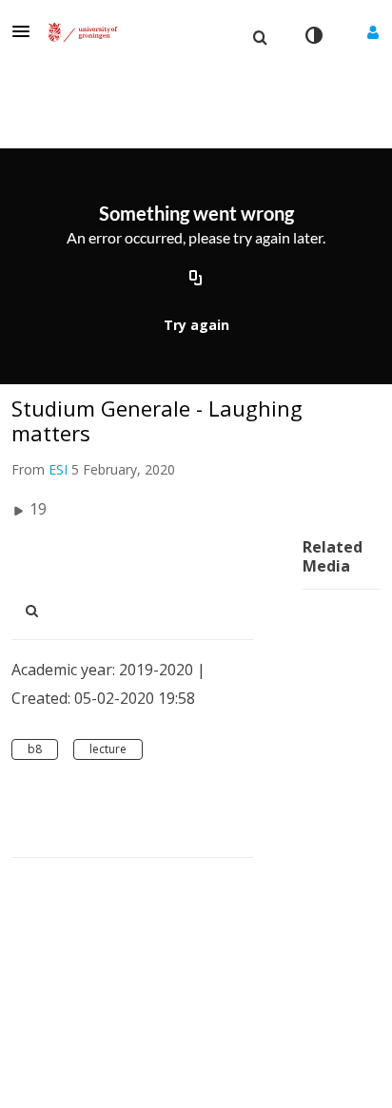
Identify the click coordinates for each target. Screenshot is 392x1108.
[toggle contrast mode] (313, 35)
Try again (196, 325)
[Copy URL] (196, 278)
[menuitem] (260, 35)
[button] (26, 31)
